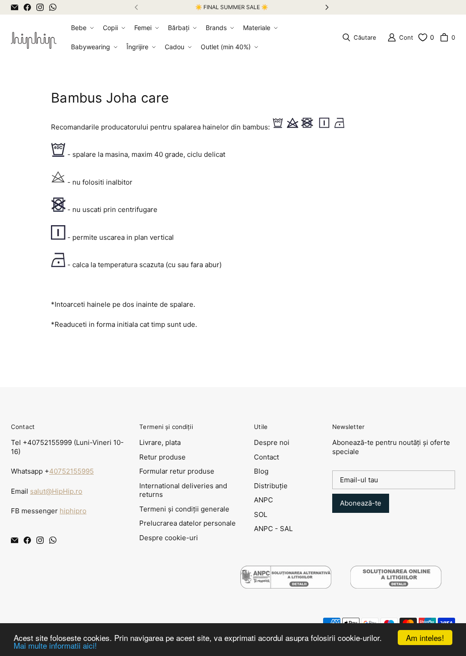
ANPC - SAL (273, 528)
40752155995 (71, 471)
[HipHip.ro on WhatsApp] (52, 7)
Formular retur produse (176, 471)
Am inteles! (425, 637)
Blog (261, 471)
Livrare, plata (160, 442)
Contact (266, 457)
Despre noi (271, 442)
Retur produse (162, 457)
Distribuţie (271, 485)
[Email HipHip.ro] (14, 7)
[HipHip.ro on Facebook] (27, 7)
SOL (260, 514)
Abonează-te (360, 503)
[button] (81, 27)
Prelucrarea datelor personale (187, 523)
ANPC (263, 500)
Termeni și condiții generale (184, 509)
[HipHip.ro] (33, 37)
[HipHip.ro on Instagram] (40, 7)
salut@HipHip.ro (56, 491)
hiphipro (73, 510)
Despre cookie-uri (168, 537)
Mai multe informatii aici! (55, 645)
